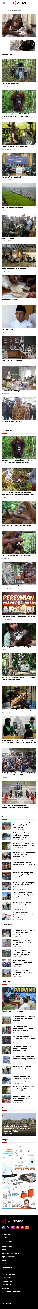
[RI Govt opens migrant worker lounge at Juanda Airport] (19, 225)
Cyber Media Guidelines (11, 1292)
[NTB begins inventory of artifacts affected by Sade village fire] (6, 896)
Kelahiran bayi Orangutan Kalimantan (17, 525)
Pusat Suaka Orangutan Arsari (14, 586)
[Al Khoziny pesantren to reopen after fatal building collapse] (19, 317)
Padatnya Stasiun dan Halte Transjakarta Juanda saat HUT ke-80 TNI (18, 774)
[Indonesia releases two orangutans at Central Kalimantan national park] (19, 134)
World (4, 1250)
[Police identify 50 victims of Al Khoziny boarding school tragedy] (19, 347)
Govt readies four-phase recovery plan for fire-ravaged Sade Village (22, 952)
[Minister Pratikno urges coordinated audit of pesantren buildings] (19, 378)
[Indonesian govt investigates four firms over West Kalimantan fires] (6, 886)
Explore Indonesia (8, 1257)
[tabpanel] (19, 1124)
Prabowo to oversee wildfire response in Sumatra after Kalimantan (24, 1019)
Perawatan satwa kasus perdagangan (17, 710)
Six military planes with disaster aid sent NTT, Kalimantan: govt (22, 1049)
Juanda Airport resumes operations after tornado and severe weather (18, 206)
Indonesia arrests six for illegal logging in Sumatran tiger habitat (23, 825)
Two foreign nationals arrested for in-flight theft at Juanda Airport (17, 176)
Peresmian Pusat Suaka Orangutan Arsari (18, 616)
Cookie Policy (7, 1285)
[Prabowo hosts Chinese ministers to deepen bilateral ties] (6, 866)
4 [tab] (22, 1137)
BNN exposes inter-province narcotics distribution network (17, 298)
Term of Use (6, 1277)
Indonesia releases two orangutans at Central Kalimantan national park (17, 145)
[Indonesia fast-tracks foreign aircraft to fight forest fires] (6, 846)
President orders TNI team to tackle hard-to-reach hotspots (24, 932)
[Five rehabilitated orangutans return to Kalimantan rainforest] (19, 70)
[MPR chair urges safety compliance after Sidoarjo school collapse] (19, 408)
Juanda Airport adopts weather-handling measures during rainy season (18, 268)
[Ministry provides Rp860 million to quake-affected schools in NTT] (6, 963)
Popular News (7, 817)
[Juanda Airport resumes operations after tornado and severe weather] (19, 195)
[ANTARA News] (21, 3)
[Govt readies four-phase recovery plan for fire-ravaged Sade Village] (6, 953)
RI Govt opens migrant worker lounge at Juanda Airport (18, 237)
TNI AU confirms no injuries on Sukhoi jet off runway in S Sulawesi (24, 972)
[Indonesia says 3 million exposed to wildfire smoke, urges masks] (6, 906)
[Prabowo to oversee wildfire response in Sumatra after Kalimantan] (6, 1019)
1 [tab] (13, 1137)
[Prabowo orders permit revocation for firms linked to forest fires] (19, 998)
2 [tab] (16, 1137)
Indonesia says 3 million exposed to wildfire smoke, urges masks (23, 905)
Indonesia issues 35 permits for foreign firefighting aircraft (23, 942)
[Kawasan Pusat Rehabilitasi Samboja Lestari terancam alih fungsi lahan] (19, 447)
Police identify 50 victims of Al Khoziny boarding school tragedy (17, 359)
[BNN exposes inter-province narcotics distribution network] (19, 286)
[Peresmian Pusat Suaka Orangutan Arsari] (19, 604)
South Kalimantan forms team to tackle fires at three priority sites (24, 1039)
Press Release (7, 1267)
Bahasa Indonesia (8, 1274)
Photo (4, 1264)
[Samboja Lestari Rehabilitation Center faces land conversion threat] (19, 101)
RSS (3, 1295)
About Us (5, 1288)
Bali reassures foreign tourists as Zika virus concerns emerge (21, 835)
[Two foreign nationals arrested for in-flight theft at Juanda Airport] (19, 164)
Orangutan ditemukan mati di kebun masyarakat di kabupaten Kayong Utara (18, 494)
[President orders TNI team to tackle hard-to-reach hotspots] (6, 933)
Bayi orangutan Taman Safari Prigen (16, 647)
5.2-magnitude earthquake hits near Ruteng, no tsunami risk (24, 1059)
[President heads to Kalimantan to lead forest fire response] (6, 916)
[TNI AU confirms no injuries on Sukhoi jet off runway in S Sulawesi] (6, 973)
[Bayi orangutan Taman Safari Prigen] (19, 634)
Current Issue (7, 1246)
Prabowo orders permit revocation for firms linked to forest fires (17, 1010)
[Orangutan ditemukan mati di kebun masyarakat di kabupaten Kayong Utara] (19, 480)
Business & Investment (10, 1253)
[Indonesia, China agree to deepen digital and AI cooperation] (6, 876)
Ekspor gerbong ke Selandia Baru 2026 (18, 1202)
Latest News (7, 924)
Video (4, 1108)
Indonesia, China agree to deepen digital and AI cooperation (23, 875)
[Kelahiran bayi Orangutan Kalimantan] (19, 512)
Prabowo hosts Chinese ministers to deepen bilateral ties (24, 865)
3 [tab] (19, 1137)
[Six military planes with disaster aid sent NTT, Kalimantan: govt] (6, 1049)
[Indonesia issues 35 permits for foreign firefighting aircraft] (6, 943)
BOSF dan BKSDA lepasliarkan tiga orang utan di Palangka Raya (18, 678)
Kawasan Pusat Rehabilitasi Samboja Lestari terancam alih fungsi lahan (17, 461)
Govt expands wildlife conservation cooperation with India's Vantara (23, 1029)
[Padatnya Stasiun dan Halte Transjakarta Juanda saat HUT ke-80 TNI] (19, 760)
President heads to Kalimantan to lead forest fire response (23, 915)
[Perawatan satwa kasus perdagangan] (19, 697)
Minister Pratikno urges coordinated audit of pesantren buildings (19, 390)
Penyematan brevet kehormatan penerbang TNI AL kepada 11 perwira (17, 806)
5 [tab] (25, 1137)
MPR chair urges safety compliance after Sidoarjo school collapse (18, 420)
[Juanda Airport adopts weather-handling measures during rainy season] (19, 256)
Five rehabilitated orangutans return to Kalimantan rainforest (18, 82)
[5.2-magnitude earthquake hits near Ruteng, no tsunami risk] (6, 1059)
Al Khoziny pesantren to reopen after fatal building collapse (19, 329)
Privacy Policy (7, 1281)
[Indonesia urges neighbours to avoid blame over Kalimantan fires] (6, 855)
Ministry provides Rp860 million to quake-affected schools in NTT (23, 962)
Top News (6, 982)
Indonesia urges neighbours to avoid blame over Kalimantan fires (24, 855)
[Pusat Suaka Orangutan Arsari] (19, 573)
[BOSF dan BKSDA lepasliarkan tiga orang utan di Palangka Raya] (19, 664)
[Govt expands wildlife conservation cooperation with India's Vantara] (6, 1029)
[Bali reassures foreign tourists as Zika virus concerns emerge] (6, 836)
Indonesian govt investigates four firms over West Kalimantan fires (24, 885)
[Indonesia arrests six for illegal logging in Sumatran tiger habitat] (6, 826)
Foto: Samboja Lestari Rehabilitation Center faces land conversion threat (17, 115)
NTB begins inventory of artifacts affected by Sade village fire (23, 895)
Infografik (6, 1140)
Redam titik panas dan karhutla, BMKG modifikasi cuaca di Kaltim (17, 1128)
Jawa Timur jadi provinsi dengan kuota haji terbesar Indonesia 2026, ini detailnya (19, 741)
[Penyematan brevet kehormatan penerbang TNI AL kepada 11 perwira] (19, 792)
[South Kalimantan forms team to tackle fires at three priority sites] (6, 1039)
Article (4, 1260)
